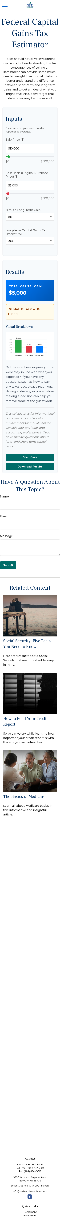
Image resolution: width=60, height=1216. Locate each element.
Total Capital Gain (25, 286)
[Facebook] (30, 1196)
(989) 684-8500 (34, 1164)
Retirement (30, 1211)
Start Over (30, 457)
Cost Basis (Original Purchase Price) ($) (27, 174)
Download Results (30, 466)
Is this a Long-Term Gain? (24, 210)
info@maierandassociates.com (30, 1191)
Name (4, 496)
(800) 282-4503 (35, 1168)
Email (4, 516)
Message (6, 536)
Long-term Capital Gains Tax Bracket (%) (26, 232)
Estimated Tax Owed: (24, 309)
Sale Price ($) (15, 139)
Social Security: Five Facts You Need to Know (27, 643)
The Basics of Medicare (24, 796)
